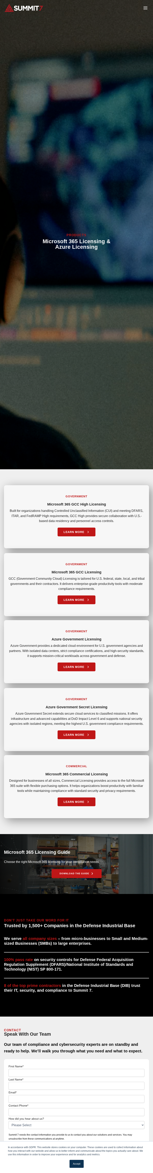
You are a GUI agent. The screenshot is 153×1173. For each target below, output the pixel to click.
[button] (77, 873)
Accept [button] (76, 1163)
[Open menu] (145, 8)
